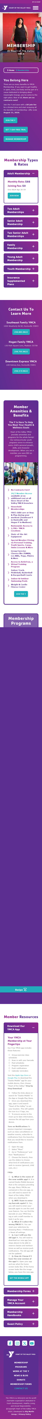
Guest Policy (15, 1323)
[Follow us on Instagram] (17, 1343)
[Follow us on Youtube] (31, 1343)
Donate (21, 1379)
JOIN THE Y (10, 120)
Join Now (14, 195)
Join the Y (21, 594)
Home (11, 70)
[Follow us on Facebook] (10, 1343)
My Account (36, 2)
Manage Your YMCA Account (16, 1301)
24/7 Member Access (21, 493)
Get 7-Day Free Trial (16, 129)
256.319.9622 (21, 371)
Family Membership (15, 246)
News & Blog (21, 1375)
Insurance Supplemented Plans (16, 281)
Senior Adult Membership (15, 222)
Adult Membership (18, 173)
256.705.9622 (21, 351)
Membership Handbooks (15, 1313)
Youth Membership (19, 268)
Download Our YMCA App (16, 1027)
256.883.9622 (21, 332)
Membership (21, 1362)
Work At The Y (21, 1371)
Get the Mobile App (19, 1278)
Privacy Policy (25, 1414)
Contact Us (21, 1388)
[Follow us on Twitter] (24, 1343)
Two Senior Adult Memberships (17, 234)
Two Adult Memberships (15, 210)
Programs (21, 1366)
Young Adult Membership (15, 258)
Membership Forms (19, 1291)
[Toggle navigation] (35, 7)
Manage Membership (16, 139)
